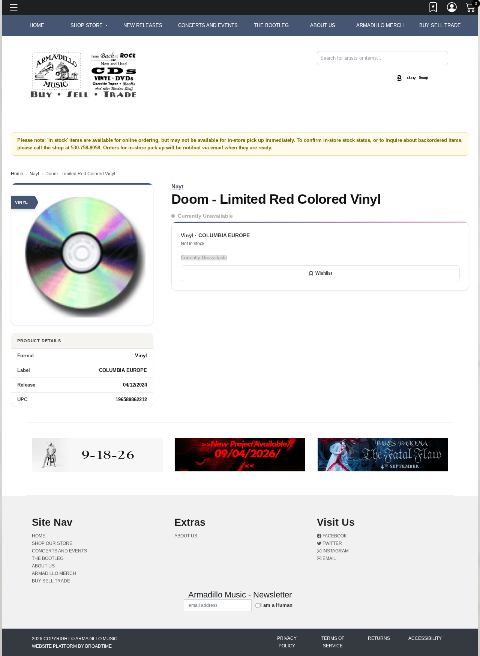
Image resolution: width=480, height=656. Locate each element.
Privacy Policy (287, 642)
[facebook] (443, 71)
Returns (379, 638)
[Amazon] (399, 77)
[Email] (447, 71)
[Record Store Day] (435, 77)
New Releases (142, 25)
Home (17, 173)
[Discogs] (423, 77)
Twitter (331, 543)
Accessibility (425, 638)
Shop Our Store (52, 543)
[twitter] (444, 71)
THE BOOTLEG (271, 25)
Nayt (34, 173)
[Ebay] (411, 77)
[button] (89, 25)
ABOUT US (322, 25)
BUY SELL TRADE (440, 25)
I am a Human (276, 605)
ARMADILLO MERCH (380, 25)
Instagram (335, 551)
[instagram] (446, 71)
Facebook (334, 536)
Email (328, 558)
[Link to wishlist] (433, 9)
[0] (471, 9)
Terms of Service (332, 642)
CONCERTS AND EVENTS (208, 25)
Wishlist (323, 273)
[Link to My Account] (452, 9)
